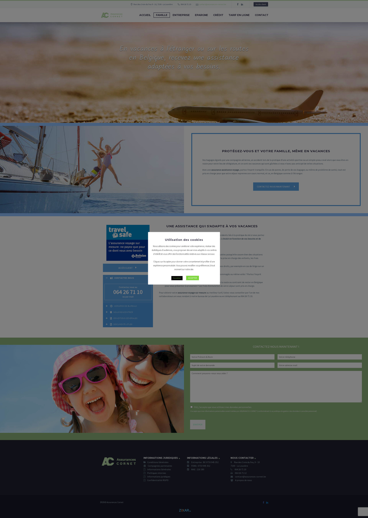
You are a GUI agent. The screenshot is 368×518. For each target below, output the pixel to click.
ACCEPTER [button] (192, 278)
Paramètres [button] (177, 278)
